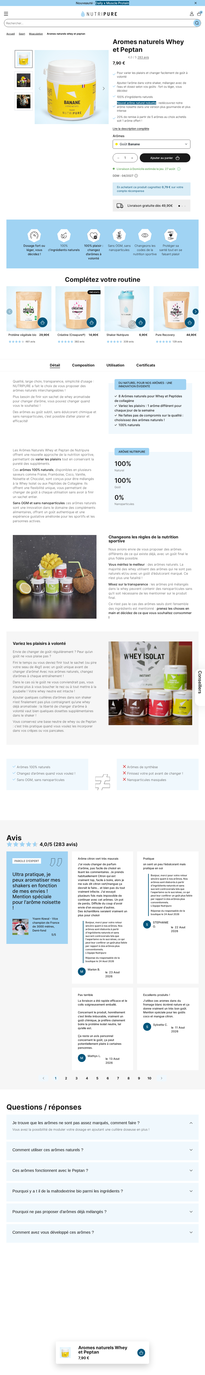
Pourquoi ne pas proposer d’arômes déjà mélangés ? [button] (59, 1211)
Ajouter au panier (42, 322)
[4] (123, 57)
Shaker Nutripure (118, 334)
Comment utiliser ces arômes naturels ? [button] (47, 1150)
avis (143, 57)
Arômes (119, 136)
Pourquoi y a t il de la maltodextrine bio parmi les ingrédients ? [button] (67, 1191)
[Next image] (104, 88)
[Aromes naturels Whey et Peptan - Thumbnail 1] (24, 59)
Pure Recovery (165, 334)
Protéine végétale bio (22, 334)
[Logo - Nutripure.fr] (99, 14)
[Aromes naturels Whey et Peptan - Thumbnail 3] (24, 101)
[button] (179, 206)
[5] (126, 57)
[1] (114, 57)
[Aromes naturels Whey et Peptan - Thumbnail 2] (24, 80)
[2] (117, 57)
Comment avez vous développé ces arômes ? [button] (53, 1232)
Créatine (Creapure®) (71, 334)
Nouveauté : (102, 3)
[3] (120, 57)
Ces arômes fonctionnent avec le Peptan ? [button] (50, 1170)
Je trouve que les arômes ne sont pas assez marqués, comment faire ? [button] (76, 1123)
